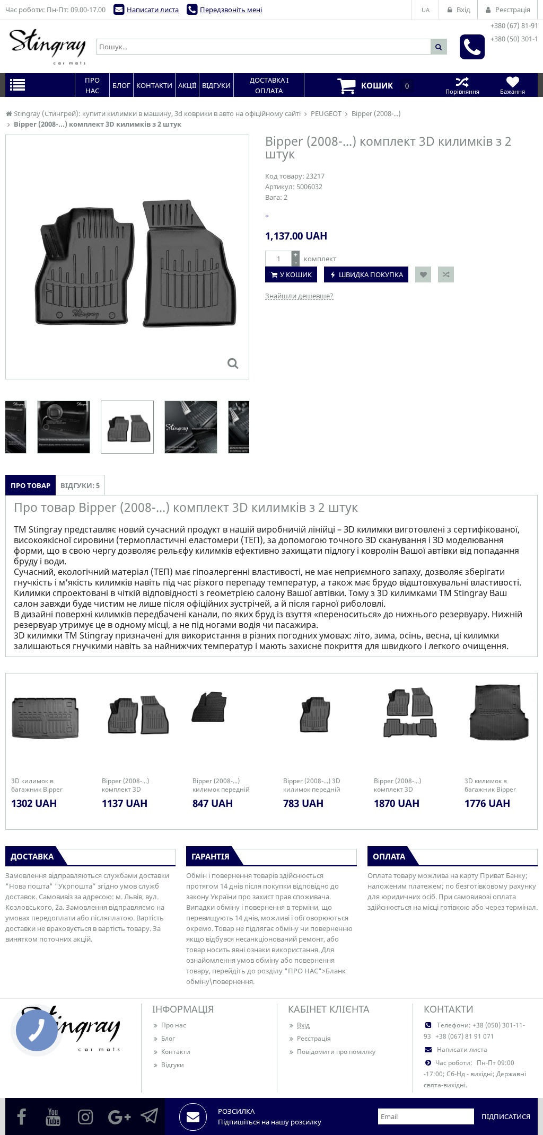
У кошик (296, 274)
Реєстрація (314, 1038)
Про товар (30, 485)
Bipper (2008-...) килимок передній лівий (221, 785)
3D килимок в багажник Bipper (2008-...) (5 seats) (37, 785)
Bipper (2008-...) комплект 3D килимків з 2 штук (129, 785)
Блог (168, 1038)
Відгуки (172, 1064)
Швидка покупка (371, 274)
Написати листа (153, 9)
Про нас (173, 1025)
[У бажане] (423, 274)
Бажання (512, 91)
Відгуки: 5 (80, 485)
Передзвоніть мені (231, 9)
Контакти (175, 1051)
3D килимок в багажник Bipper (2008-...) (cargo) (490, 785)
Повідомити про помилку (336, 1051)
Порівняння (462, 91)
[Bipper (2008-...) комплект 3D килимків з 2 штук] (232, 363)
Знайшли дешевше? (299, 295)
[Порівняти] (446, 274)
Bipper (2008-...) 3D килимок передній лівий (311, 785)
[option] (127, 257)
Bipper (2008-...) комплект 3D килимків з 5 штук (402, 785)
